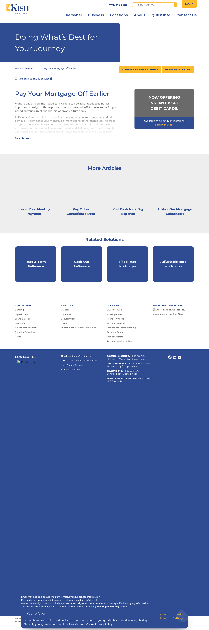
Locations (119, 15)
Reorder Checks (115, 319)
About (139, 15)
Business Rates (115, 337)
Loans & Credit (22, 319)
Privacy (18, 618)
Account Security (116, 323)
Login (189, 3)
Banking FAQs (114, 314)
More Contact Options (72, 365)
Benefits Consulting (25, 332)
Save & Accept (164, 616)
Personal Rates (115, 332)
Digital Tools (21, 314)
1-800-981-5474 (138, 356)
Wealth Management (26, 328)
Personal (74, 15)
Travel (18, 337)
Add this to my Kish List (34, 78)
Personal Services (24, 68)
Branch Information (70, 369)
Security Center (69, 319)
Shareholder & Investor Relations (78, 328)
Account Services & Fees (120, 341)
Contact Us (186, 15)
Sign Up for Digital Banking (121, 328)
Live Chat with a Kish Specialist (83, 360)
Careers (65, 310)
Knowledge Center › (178, 69)
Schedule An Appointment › (140, 69)
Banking (19, 310)
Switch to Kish (114, 310)
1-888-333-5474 (142, 363)
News (64, 323)
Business (96, 15)
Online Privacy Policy (99, 624)
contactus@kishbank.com (81, 356)
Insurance (20, 323)
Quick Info (160, 15)
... (38, 68)
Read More (22, 138)
